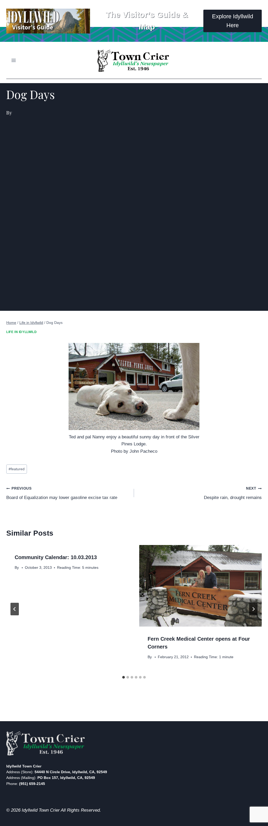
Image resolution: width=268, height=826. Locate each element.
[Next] (253, 609)
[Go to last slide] (14, 609)
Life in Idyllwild (21, 332)
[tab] (123, 677)
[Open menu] (14, 60)
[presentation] (200, 586)
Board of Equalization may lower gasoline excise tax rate (61, 493)
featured (17, 469)
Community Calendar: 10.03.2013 (56, 557)
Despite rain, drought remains (233, 493)
